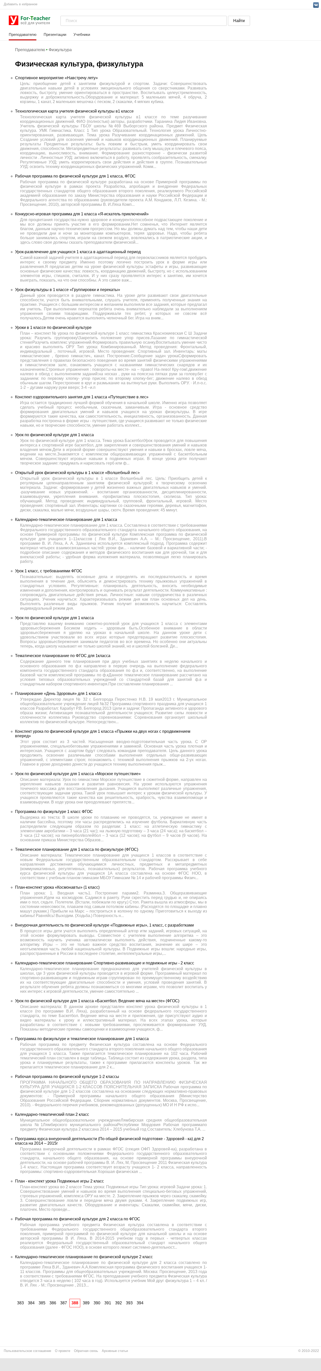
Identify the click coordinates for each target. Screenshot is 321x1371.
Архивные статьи (115, 1351)
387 (63, 1303)
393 (129, 1303)
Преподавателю (22, 34)
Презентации (55, 34)
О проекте (62, 1351)
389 (86, 1303)
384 (31, 1303)
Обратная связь (86, 1351)
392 (118, 1303)
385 (42, 1303)
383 (20, 1303)
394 (140, 1303)
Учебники (81, 34)
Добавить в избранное (20, 4)
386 (52, 1303)
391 (107, 1303)
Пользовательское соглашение (27, 1351)
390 (97, 1303)
